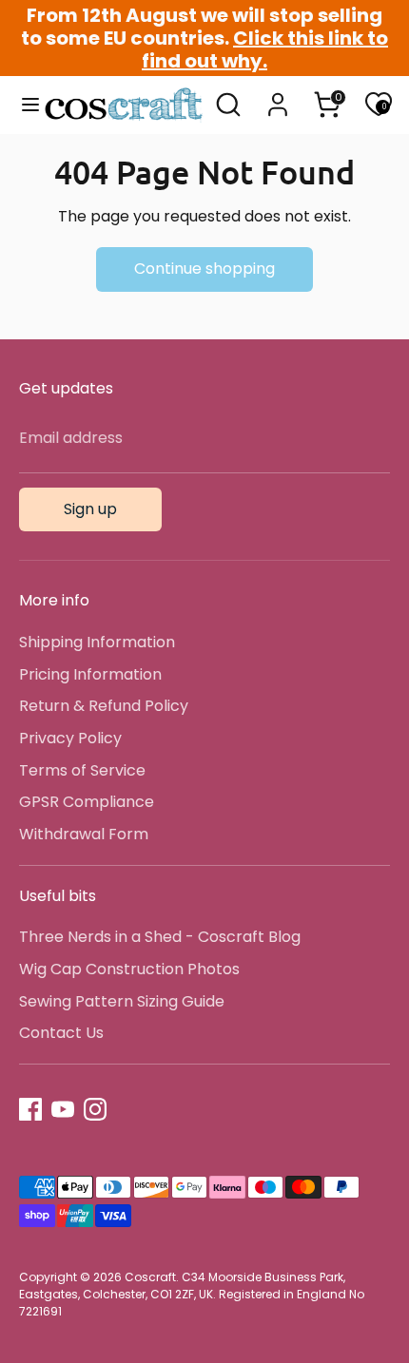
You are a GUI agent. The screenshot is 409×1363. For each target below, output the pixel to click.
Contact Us (61, 1033)
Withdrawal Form (83, 834)
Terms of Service (82, 770)
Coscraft (150, 1277)
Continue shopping (204, 268)
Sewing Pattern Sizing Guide (121, 1001)
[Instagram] (95, 1109)
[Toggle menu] (22, 105)
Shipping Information (97, 642)
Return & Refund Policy (103, 706)
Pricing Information (90, 674)
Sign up (90, 509)
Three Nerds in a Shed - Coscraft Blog (160, 937)
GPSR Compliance (86, 802)
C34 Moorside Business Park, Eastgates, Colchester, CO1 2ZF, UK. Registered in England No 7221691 (191, 1294)
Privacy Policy (70, 738)
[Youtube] (62, 1109)
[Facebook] (30, 1109)
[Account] (278, 96)
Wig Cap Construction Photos (129, 969)
